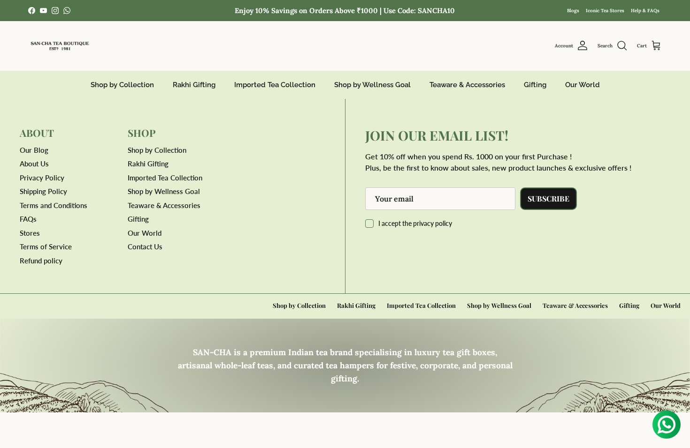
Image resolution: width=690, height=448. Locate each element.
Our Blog (34, 150)
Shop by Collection (122, 85)
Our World (582, 85)
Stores (30, 233)
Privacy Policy (42, 177)
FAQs (28, 219)
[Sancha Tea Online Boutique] (60, 45)
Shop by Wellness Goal (372, 85)
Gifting (535, 85)
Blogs (573, 10)
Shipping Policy (43, 191)
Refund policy (41, 260)
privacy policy (432, 223)
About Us (34, 163)
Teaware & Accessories (467, 85)
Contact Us (145, 246)
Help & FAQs (645, 10)
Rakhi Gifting (194, 85)
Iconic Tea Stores (605, 10)
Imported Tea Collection (274, 85)
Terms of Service (46, 246)
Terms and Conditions (53, 205)
